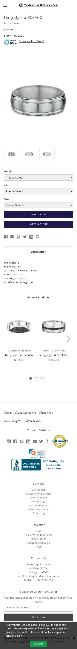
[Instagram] (9, 441)
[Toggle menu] (5, 5)
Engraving (38, 501)
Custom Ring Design (38, 493)
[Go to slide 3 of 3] (42, 378)
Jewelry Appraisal (38, 509)
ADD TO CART (38, 214)
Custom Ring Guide (38, 542)
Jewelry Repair (38, 497)
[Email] (12, 236)
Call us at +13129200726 (38, 580)
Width (7, 185)
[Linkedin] (31, 236)
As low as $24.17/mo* (31, 41)
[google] (47, 441)
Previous (5, 339)
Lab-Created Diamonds (38, 535)
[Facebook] (6, 236)
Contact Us (38, 489)
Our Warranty (38, 505)
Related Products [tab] (38, 297)
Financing (39, 513)
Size (6, 199)
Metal (7, 171)
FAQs (39, 546)
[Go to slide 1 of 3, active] (30, 378)
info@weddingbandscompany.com (38, 576)
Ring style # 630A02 (19, 355)
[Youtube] (35, 441)
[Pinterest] (37, 236)
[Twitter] (25, 236)
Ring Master (38, 538)
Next (68, 339)
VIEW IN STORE (38, 224)
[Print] (18, 236)
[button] (37, 453)
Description (38, 251)
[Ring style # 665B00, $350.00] (54, 326)
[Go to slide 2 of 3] (36, 378)
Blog (38, 531)
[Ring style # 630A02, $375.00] (19, 326)
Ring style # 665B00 (53, 355)
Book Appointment (38, 564)
